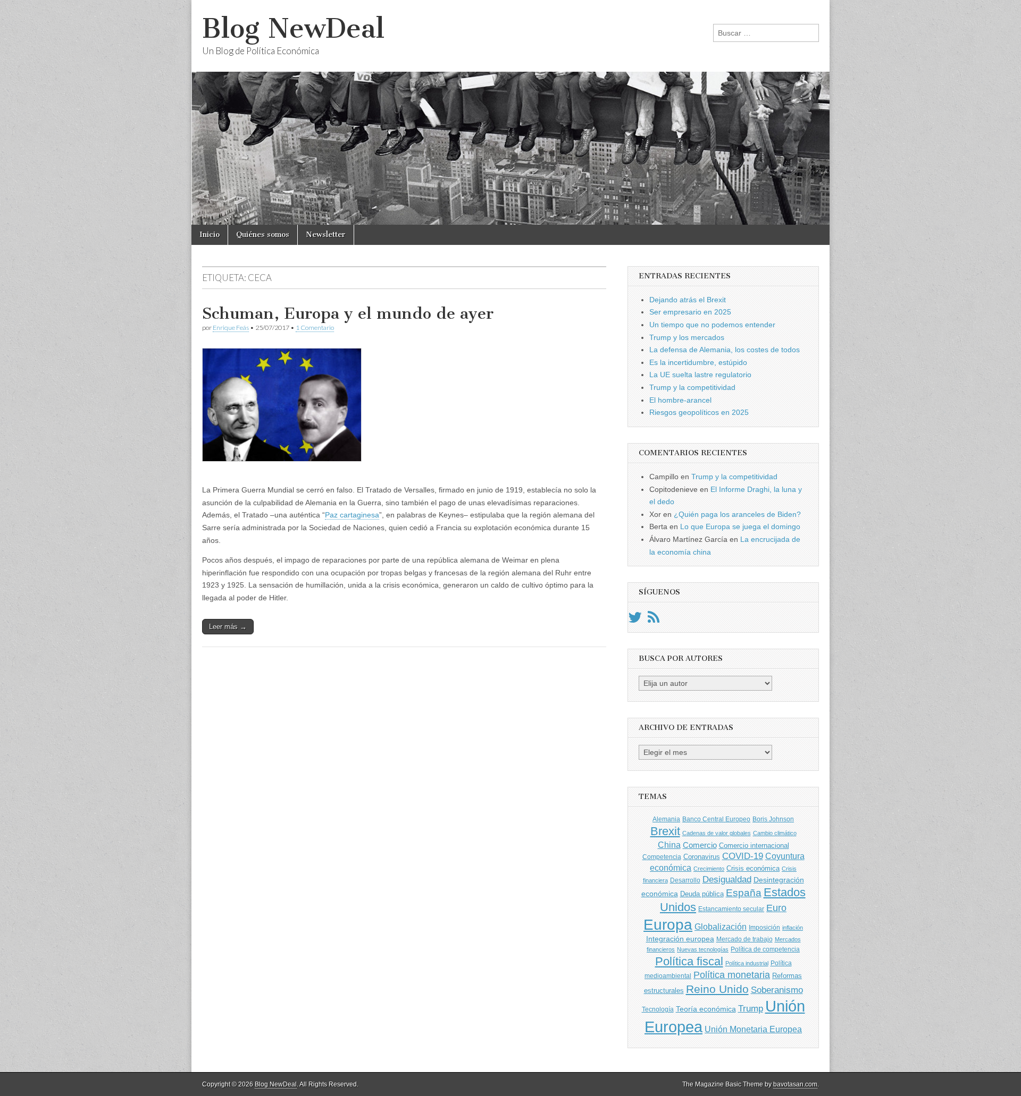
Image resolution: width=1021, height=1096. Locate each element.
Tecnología (658, 1009)
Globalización (720, 926)
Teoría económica (706, 1009)
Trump (750, 1009)
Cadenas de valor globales (716, 833)
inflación (792, 927)
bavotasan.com (795, 1084)
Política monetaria (731, 975)
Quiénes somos (262, 234)
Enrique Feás (231, 328)
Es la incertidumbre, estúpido (698, 362)
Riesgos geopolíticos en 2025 (699, 412)
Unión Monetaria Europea (753, 1029)
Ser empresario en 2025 (690, 312)
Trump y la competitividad (692, 387)
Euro (776, 907)
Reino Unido (717, 989)
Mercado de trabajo (744, 939)
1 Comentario (315, 328)
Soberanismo (777, 990)
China (669, 844)
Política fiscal (689, 961)
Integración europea (680, 938)
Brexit (665, 831)
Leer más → (228, 627)
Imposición (764, 927)
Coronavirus (701, 857)
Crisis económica (753, 868)
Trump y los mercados (686, 337)
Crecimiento (708, 868)
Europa (667, 924)
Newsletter (326, 234)
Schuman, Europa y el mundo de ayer (347, 313)
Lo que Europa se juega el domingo (740, 526)
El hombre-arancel (680, 400)
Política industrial (746, 963)
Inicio (209, 234)
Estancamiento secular (731, 909)
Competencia (661, 857)
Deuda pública (702, 894)
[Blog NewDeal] (510, 112)
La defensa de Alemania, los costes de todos (724, 349)
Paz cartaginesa (352, 515)
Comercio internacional (754, 845)
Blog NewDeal (293, 28)
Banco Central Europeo (716, 819)
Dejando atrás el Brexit (687, 299)
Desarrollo (685, 880)
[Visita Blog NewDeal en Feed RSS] (653, 620)
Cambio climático (775, 833)
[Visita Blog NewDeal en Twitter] (635, 620)
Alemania (666, 819)
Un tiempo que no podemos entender (712, 324)
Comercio (700, 845)
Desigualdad (726, 879)
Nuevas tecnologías (703, 949)
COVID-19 (742, 856)
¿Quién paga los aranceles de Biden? (737, 514)
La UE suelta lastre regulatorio (700, 374)
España (743, 892)
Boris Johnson (773, 819)
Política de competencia (765, 949)
